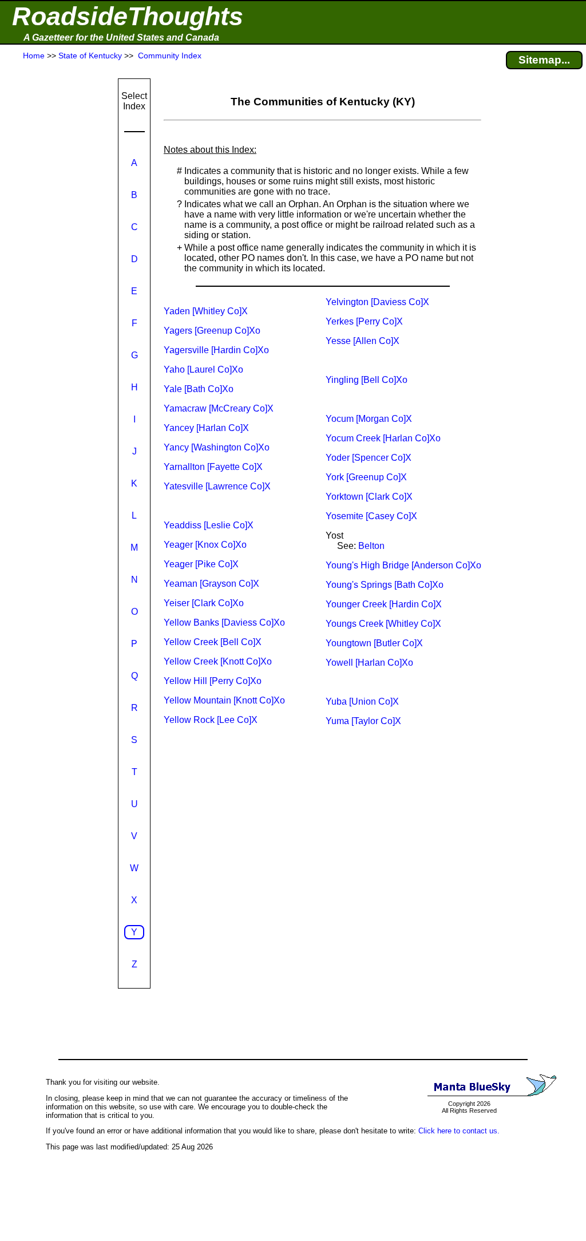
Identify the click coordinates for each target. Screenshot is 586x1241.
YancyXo (217, 447)
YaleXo (198, 389)
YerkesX (364, 321)
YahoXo (203, 369)
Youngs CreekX (383, 624)
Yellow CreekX (213, 642)
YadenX (206, 311)
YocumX (369, 419)
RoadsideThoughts (127, 16)
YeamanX (211, 583)
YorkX (366, 477)
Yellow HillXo (213, 681)
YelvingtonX (377, 302)
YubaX (362, 701)
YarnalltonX (213, 467)
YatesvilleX (217, 486)
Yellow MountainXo (224, 700)
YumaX (363, 721)
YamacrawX (219, 408)
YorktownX (369, 496)
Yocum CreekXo (383, 438)
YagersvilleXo (216, 350)
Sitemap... (544, 60)
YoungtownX (374, 643)
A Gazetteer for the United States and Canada (121, 37)
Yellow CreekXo (218, 661)
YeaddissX (209, 525)
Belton (371, 546)
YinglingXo (366, 380)
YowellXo (369, 662)
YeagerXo (205, 545)
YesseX (362, 341)
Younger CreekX (384, 604)
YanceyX (206, 428)
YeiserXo (204, 603)
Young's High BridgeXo (403, 565)
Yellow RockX (211, 720)
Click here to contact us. (459, 1131)
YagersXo (212, 330)
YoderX (368, 458)
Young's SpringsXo (385, 585)
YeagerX (201, 564)
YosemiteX (371, 516)
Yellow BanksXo (224, 622)
